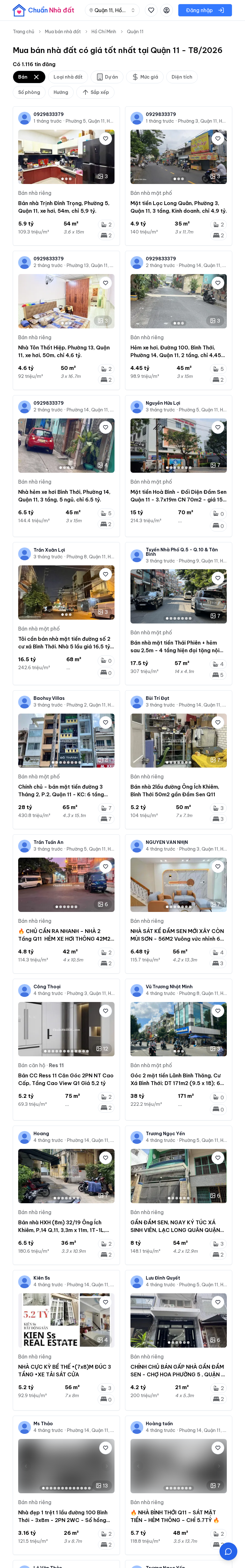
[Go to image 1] (62, 179)
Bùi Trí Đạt (157, 698)
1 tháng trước (47, 121)
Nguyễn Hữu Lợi (163, 403)
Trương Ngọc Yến (165, 1133)
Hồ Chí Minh (104, 31)
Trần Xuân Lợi (49, 550)
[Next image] (107, 157)
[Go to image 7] (190, 467)
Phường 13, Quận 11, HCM (91, 265)
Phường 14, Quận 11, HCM (203, 265)
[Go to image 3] (70, 179)
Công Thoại (47, 986)
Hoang (41, 1133)
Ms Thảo (43, 1423)
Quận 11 (135, 31)
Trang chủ (23, 31)
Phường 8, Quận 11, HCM (91, 557)
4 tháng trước (160, 849)
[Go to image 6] (186, 467)
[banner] (43, 10)
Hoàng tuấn (159, 1423)
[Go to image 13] (89, 1488)
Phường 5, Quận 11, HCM (90, 121)
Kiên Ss (41, 1278)
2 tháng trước (48, 265)
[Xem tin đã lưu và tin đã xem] (151, 10)
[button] (228, 1551)
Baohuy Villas (49, 698)
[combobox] (112, 10)
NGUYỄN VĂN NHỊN (167, 842)
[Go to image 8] (79, 762)
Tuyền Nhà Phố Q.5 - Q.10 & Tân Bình (182, 551)
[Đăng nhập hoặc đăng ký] (166, 10)
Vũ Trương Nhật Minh (169, 986)
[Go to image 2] (66, 179)
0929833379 (48, 114)
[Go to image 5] (182, 467)
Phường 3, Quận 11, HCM (202, 121)
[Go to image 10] (79, 1051)
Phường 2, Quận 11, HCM (91, 705)
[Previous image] (26, 157)
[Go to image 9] (76, 1051)
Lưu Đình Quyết (163, 1278)
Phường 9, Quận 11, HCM (203, 561)
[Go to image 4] (72, 467)
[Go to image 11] (83, 1051)
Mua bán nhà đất (63, 31)
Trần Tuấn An (48, 842)
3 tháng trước (160, 410)
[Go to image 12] (87, 1051)
